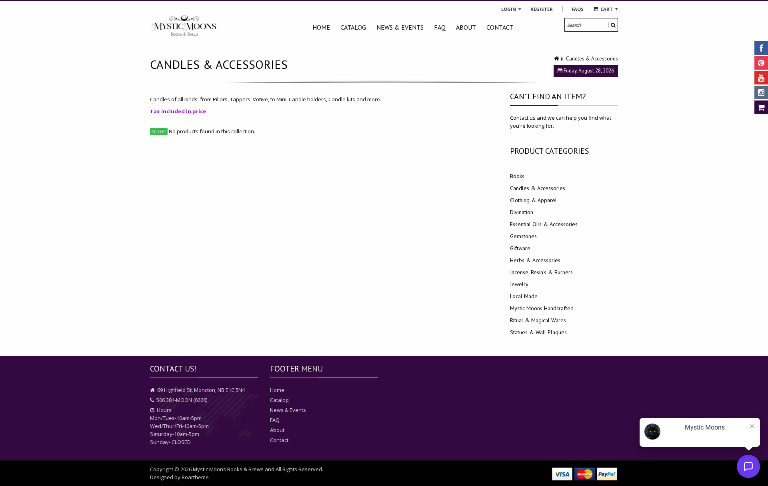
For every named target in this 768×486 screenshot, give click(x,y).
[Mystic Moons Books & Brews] (184, 25)
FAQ (440, 27)
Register (541, 9)
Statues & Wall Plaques (538, 332)
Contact (500, 27)
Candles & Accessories (537, 188)
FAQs (578, 9)
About (466, 27)
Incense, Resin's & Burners (541, 272)
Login (509, 9)
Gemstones (523, 236)
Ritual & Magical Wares (538, 320)
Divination (521, 212)
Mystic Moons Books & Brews (228, 469)
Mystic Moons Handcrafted (542, 308)
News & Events (400, 27)
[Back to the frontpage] (557, 58)
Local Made (524, 296)
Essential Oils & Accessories (544, 224)
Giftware (520, 248)
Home (321, 27)
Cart (606, 9)
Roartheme (195, 477)
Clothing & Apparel (533, 200)
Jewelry (519, 284)
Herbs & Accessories (535, 260)
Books (517, 176)
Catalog (353, 27)
